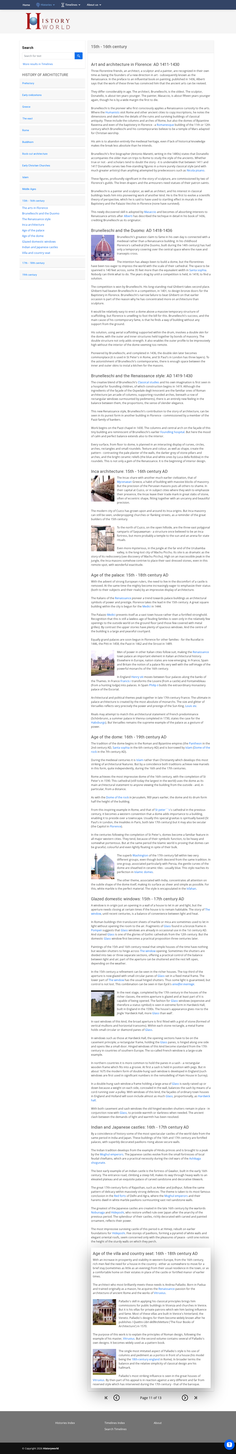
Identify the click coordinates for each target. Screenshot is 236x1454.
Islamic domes (143, 872)
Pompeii (96, 930)
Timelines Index (115, 1423)
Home (26, 5)
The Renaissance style (36, 219)
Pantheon (195, 743)
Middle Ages (29, 189)
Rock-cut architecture (35, 153)
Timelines (71, 4)
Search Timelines (116, 1429)
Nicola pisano (195, 170)
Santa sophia (197, 270)
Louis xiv (190, 706)
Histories (46, 4)
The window (147, 951)
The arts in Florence (35, 208)
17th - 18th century (33, 263)
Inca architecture (33, 225)
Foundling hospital (172, 432)
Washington (140, 855)
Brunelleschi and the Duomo (40, 213)
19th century (29, 274)
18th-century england (146, 1359)
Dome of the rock (117, 797)
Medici (146, 606)
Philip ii (153, 685)
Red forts (120, 1196)
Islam (25, 177)
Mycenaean (124, 482)
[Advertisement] (151, 21)
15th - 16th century (33, 200)
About (158, 1423)
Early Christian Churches (36, 165)
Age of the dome (33, 236)
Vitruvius (160, 1293)
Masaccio (150, 212)
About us (92, 4)
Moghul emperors (111, 1154)
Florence (115, 826)
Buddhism (28, 142)
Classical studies (148, 382)
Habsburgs (98, 722)
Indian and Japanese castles (40, 247)
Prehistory (28, 83)
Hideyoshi (117, 1212)
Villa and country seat (36, 253)
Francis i (125, 681)
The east (27, 118)
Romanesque (165, 125)
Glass (167, 926)
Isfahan (191, 888)
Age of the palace (33, 230)
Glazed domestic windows (39, 241)
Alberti (128, 216)
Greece (26, 106)
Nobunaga (98, 1212)
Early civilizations (32, 95)
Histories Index (65, 1423)
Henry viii (137, 677)
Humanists (112, 112)
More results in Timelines (38, 63)
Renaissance (123, 598)
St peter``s (162, 810)
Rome (25, 130)
